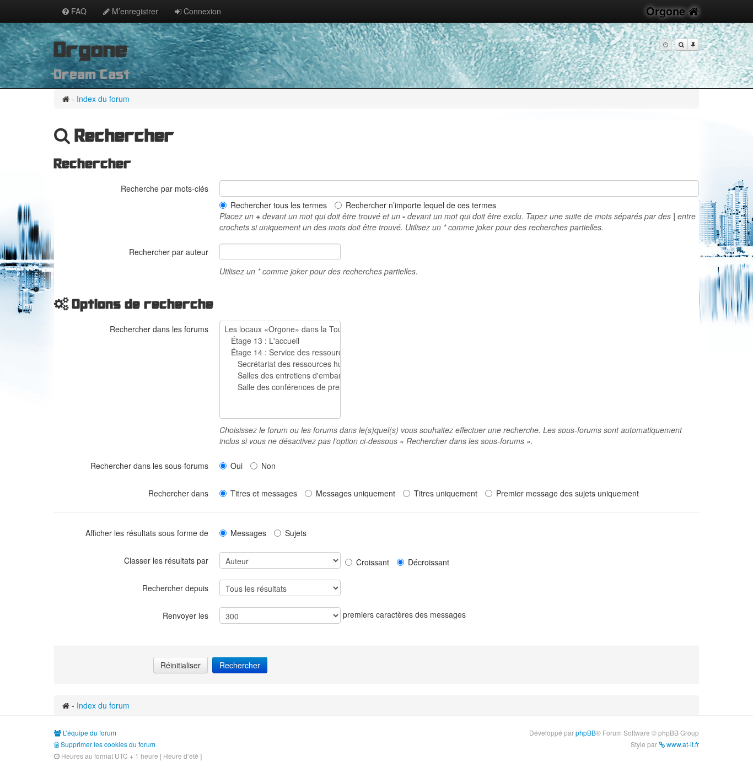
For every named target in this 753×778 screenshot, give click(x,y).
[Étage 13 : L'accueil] (280, 341)
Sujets (295, 532)
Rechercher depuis (175, 587)
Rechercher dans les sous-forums (149, 465)
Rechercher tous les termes (278, 204)
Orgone (667, 11)
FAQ (78, 11)
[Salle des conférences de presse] (280, 387)
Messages (248, 532)
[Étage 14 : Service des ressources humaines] (280, 352)
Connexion (201, 11)
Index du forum (103, 98)
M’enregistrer (134, 11)
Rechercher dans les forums (159, 328)
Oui (236, 465)
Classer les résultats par (166, 560)
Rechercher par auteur (168, 251)
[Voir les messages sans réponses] (681, 45)
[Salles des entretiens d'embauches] (280, 375)
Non (268, 465)
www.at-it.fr (682, 744)
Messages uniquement (355, 493)
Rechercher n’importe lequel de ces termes (421, 204)
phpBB (585, 732)
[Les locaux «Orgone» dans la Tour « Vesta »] (280, 329)
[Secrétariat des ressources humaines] (280, 364)
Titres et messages (263, 493)
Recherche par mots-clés (164, 188)
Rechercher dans (178, 493)
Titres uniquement (445, 493)
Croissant (372, 562)
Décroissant (428, 562)
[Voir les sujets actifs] (693, 45)
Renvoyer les (185, 615)
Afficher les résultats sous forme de (146, 532)
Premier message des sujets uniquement (567, 493)
